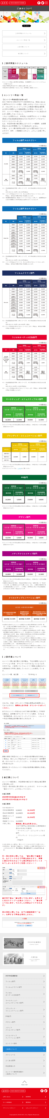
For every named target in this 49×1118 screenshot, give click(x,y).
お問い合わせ (6, 1096)
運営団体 (28, 1102)
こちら (19, 468)
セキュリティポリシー (32, 1108)
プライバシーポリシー (9, 1108)
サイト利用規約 (7, 1102)
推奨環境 (28, 1096)
